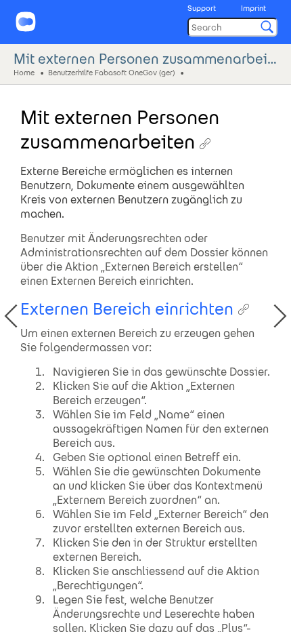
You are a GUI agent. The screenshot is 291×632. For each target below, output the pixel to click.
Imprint (253, 8)
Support (201, 8)
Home (24, 72)
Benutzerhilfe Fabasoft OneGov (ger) (111, 72)
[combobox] (232, 27)
